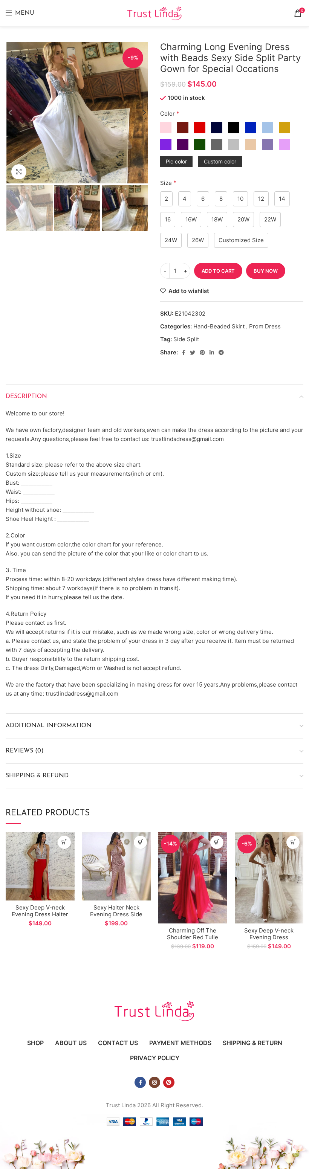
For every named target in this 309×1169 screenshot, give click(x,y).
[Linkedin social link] (211, 352)
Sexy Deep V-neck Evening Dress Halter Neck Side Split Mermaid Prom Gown (40, 917)
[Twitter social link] (192, 352)
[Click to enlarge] (18, 171)
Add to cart (218, 271)
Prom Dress (265, 326)
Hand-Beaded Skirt (219, 326)
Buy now (266, 271)
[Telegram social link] (221, 352)
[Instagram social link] (154, 1082)
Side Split (186, 339)
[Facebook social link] (184, 352)
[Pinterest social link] (202, 352)
